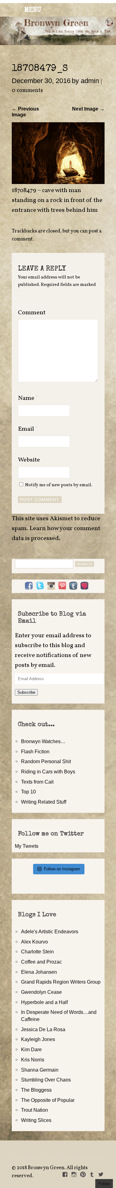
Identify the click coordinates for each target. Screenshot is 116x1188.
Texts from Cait (37, 781)
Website (29, 460)
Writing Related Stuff (43, 802)
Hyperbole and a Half (44, 1002)
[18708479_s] (58, 182)
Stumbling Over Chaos (46, 1079)
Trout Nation (34, 1110)
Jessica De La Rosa (43, 1029)
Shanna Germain (39, 1070)
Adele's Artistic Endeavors (49, 931)
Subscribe (26, 692)
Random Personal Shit (46, 761)
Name (28, 398)
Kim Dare (31, 1049)
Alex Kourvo (34, 941)
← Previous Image (25, 111)
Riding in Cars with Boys (48, 771)
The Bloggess (36, 1090)
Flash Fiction (35, 751)
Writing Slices (36, 1120)
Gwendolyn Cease (41, 992)
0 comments (27, 90)
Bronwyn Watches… (43, 741)
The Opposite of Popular (48, 1100)
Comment (31, 312)
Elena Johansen (39, 972)
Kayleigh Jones (38, 1039)
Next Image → (88, 108)
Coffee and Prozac (41, 961)
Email (28, 429)
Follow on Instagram (62, 869)
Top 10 (28, 791)
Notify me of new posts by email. (58, 485)
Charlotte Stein (37, 951)
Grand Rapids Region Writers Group (61, 982)
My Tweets (26, 846)
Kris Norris (32, 1059)
